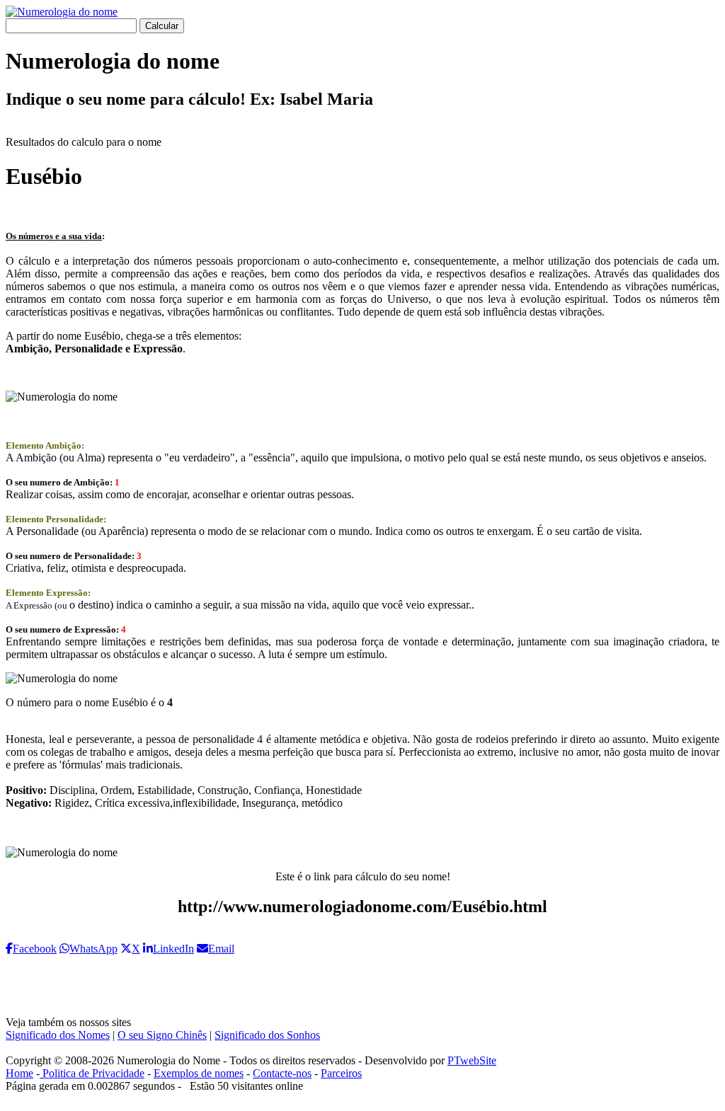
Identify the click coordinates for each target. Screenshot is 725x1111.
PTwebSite (471, 1060)
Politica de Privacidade (92, 1073)
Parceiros (341, 1073)
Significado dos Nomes (58, 1035)
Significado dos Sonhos (267, 1035)
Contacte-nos (282, 1073)
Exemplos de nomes (199, 1073)
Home (19, 1073)
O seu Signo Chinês (162, 1035)
